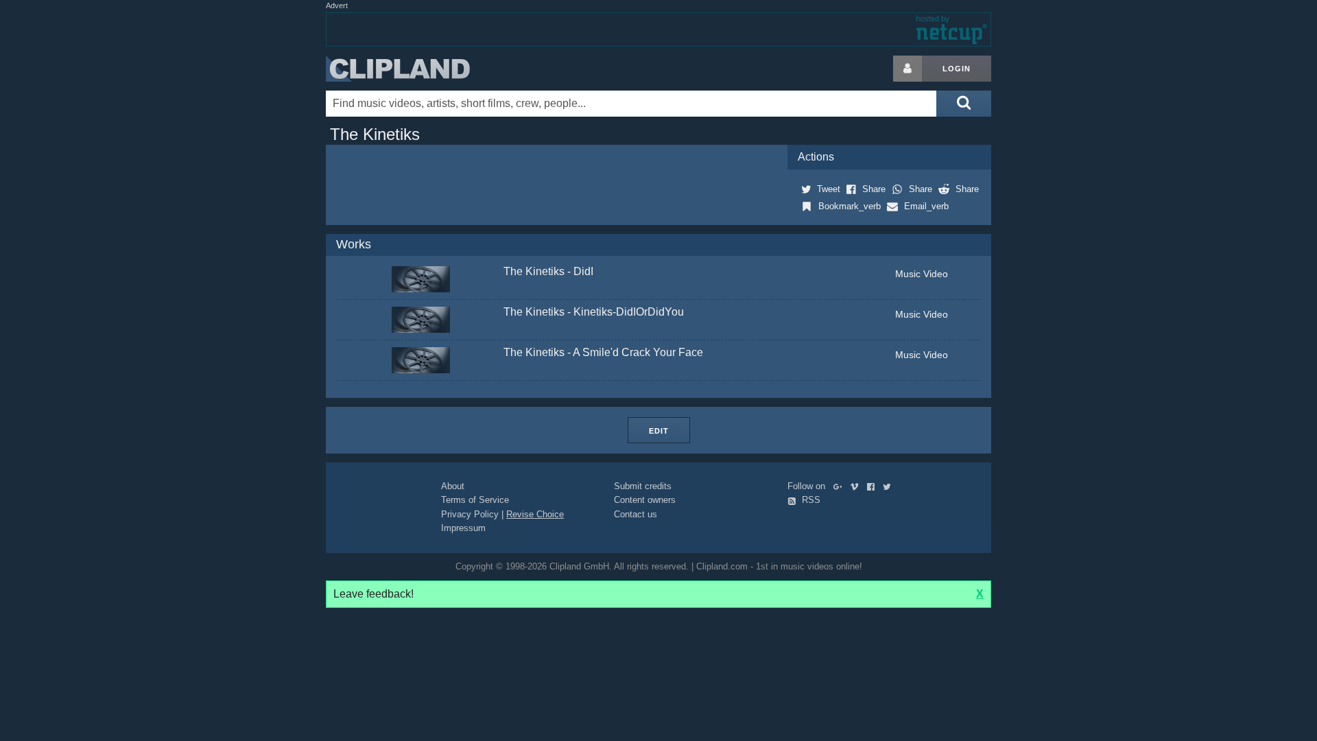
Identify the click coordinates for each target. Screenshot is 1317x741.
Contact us (635, 514)
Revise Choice (535, 514)
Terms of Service (475, 500)
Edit (659, 431)
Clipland (398, 69)
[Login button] (907, 69)
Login (956, 68)
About (452, 486)
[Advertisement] (1101, 261)
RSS (809, 500)
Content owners (645, 500)
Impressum (463, 528)
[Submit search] (963, 104)
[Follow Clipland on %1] (840, 486)
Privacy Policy (470, 514)
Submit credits (643, 486)
